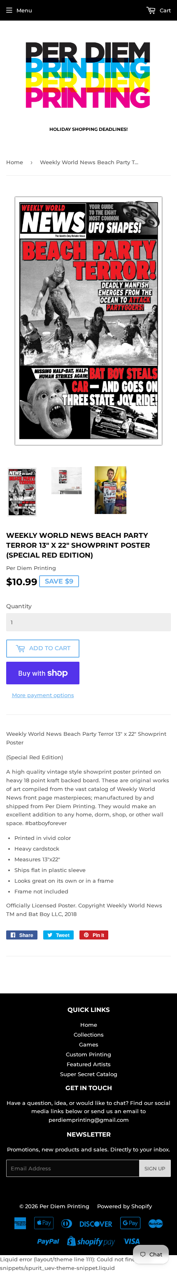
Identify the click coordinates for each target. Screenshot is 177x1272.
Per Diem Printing (64, 1206)
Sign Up (154, 1168)
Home (14, 162)
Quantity (19, 606)
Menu (24, 10)
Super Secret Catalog (88, 1074)
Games (88, 1044)
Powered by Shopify (124, 1206)
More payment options (43, 695)
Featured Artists (89, 1064)
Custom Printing (88, 1054)
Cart (164, 10)
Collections (89, 1034)
